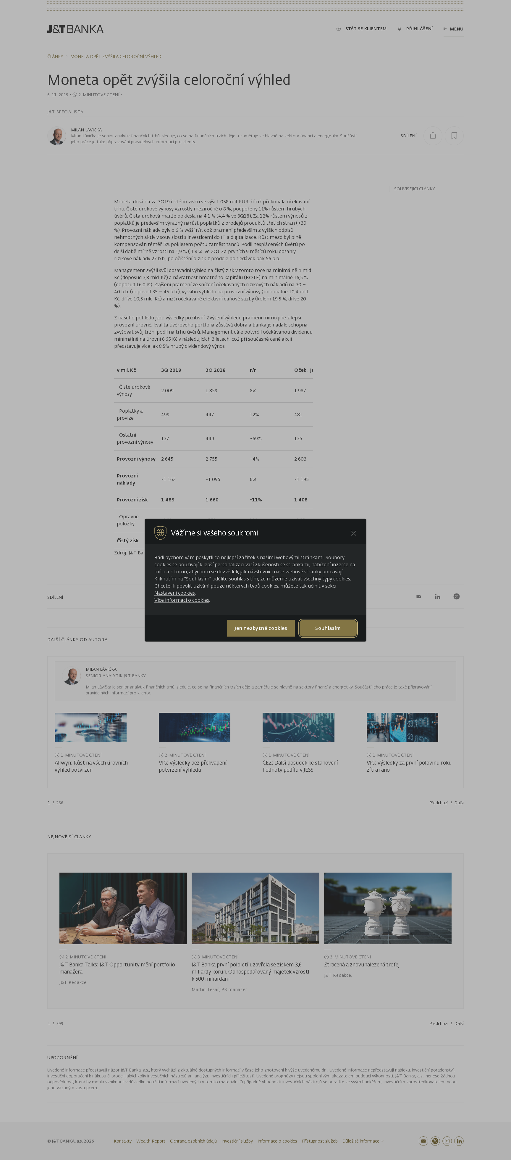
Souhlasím (328, 628)
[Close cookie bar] (353, 533)
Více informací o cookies (181, 599)
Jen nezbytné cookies (261, 628)
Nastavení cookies (174, 592)
